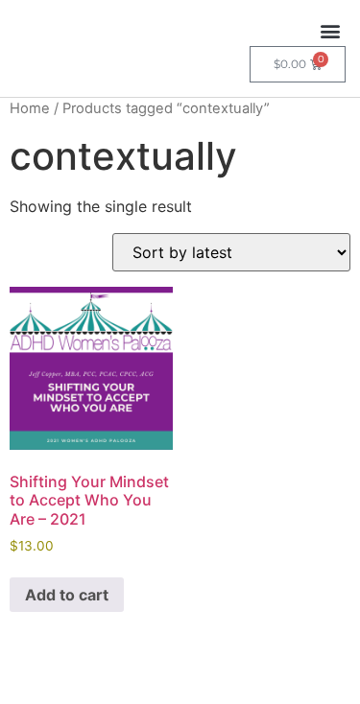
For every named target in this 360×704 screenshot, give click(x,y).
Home (30, 108)
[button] (330, 30)
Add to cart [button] (66, 594)
